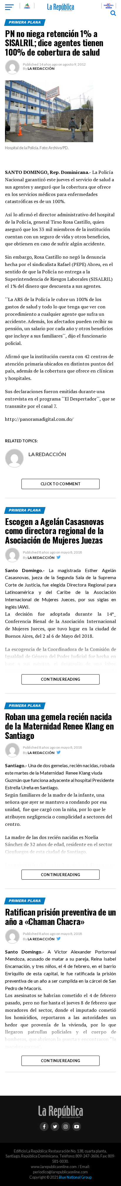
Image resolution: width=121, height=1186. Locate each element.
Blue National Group (75, 1177)
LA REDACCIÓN (41, 68)
